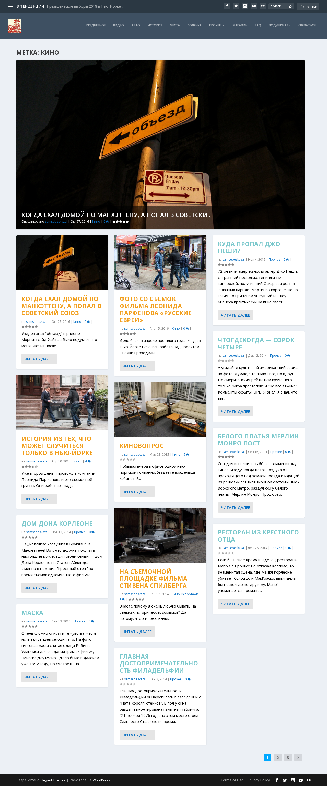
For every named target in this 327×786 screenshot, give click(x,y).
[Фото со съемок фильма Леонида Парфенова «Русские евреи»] (160, 262)
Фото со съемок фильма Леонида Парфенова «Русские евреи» (156, 309)
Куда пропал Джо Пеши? (249, 247)
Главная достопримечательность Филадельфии (159, 663)
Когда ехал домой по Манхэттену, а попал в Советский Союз (61, 306)
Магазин (240, 25)
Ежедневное (96, 25)
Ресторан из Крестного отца (258, 535)
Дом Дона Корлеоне (57, 523)
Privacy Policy (258, 780)
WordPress (101, 780)
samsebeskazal (56, 221)
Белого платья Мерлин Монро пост (258, 439)
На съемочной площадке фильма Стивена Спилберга (154, 578)
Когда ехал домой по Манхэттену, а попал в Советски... (116, 215)
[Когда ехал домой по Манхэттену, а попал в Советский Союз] (62, 262)
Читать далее (39, 358)
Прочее (215, 25)
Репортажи (189, 594)
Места (175, 25)
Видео (118, 25)
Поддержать (280, 25)
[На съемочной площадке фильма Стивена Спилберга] (160, 535)
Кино (96, 221)
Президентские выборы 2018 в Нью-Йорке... (85, 6)
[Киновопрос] (160, 409)
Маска (32, 613)
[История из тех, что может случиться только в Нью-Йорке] (62, 402)
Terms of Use (232, 780)
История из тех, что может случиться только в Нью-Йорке (57, 446)
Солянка (195, 25)
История (155, 25)
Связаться (307, 25)
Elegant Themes (53, 780)
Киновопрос (142, 446)
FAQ (258, 25)
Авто (136, 25)
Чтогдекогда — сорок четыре (256, 343)
